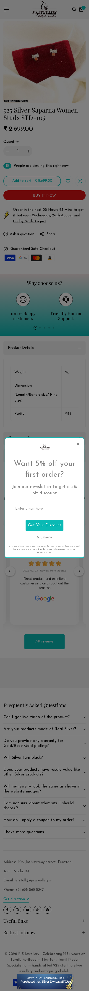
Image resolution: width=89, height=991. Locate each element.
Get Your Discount (44, 525)
